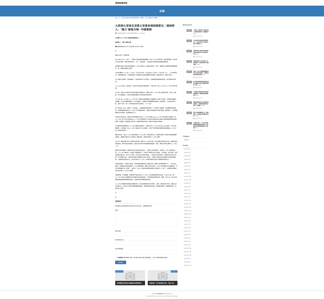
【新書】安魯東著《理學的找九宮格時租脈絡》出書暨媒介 (201, 31)
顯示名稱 (118, 231)
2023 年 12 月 (187, 248)
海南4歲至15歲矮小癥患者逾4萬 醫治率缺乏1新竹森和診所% (200, 52)
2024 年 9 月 (187, 217)
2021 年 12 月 (187, 265)
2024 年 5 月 (187, 231)
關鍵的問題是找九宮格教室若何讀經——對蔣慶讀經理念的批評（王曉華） (201, 103)
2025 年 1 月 (187, 204)
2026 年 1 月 (187, 173)
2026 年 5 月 (187, 159)
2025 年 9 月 (187, 183)
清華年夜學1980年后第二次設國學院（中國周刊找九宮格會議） (201, 62)
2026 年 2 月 (187, 169)
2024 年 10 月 (187, 214)
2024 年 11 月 (187, 210)
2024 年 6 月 (187, 227)
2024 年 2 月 (187, 241)
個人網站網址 (119, 248)
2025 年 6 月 (187, 193)
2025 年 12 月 (187, 176)
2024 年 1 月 (187, 245)
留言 (117, 210)
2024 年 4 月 (187, 234)
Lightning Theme (162, 296)
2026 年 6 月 (187, 156)
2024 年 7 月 (187, 224)
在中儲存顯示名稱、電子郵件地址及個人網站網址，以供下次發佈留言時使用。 (142, 257)
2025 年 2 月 (187, 200)
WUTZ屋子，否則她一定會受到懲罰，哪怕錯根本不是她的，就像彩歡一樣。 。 (146, 72)
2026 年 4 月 (187, 162)
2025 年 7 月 (187, 190)
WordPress (154, 296)
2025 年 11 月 (187, 180)
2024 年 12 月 (187, 207)
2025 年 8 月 (187, 186)
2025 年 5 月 (187, 197)
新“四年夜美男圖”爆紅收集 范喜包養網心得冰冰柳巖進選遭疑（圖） (201, 83)
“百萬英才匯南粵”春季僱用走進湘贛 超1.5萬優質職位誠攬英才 (200, 93)
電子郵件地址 (119, 240)
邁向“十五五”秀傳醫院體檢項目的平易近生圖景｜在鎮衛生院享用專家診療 (201, 73)
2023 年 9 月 (187, 258)
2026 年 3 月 (187, 166)
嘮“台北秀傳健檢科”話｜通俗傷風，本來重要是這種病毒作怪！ (201, 114)
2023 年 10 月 (187, 255)
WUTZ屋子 (124, 38)
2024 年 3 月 (187, 238)
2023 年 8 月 (187, 262)
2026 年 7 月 (187, 152)
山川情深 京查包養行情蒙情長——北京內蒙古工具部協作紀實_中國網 (200, 42)
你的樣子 (186, 140)
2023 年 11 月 (187, 251)
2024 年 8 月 (187, 221)
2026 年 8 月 (187, 149)
